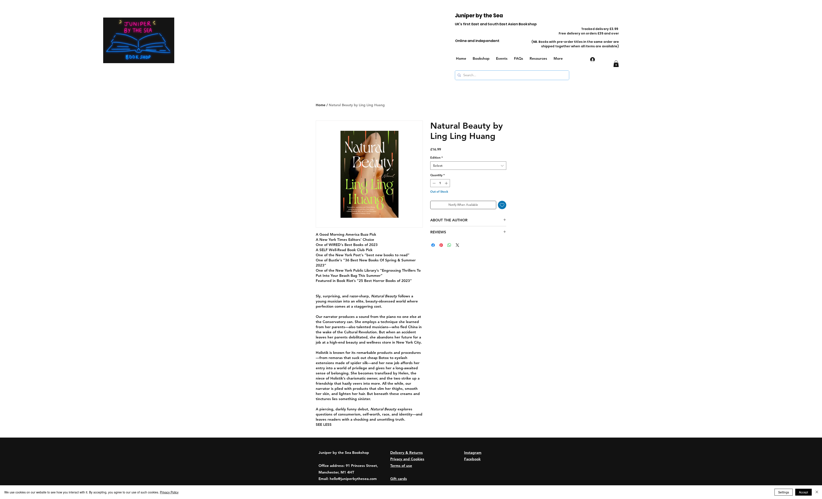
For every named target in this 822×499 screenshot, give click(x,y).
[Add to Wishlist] (502, 205)
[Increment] (446, 183)
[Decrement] (433, 183)
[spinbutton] (440, 183)
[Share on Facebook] (433, 245)
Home (320, 105)
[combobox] (468, 165)
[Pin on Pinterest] (441, 245)
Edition (436, 157)
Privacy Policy (169, 492)
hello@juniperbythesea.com (353, 479)
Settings (783, 492)
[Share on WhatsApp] (449, 245)
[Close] (816, 492)
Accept (803, 492)
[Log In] (592, 59)
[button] (616, 63)
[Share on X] (457, 245)
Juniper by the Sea (479, 15)
